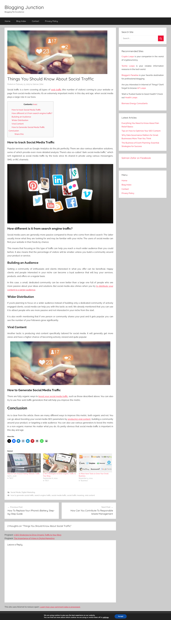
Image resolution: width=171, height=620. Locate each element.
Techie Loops (128, 66)
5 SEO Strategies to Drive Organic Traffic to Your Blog (37, 535)
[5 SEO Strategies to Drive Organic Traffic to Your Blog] (59, 462)
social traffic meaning (75, 495)
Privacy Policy (51, 21)
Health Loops (131, 97)
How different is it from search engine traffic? (32, 113)
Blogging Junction (24, 7)
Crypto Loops (128, 56)
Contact (35, 21)
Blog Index (21, 21)
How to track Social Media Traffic (26, 110)
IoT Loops (141, 88)
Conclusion (14, 131)
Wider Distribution (20, 120)
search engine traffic (43, 495)
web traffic (56, 89)
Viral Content (18, 124)
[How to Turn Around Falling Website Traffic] (24, 462)
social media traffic (59, 495)
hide (35, 104)
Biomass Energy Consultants (135, 103)
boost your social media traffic (53, 396)
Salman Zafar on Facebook (136, 157)
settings (106, 617)
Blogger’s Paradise (130, 75)
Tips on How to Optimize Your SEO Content (141, 131)
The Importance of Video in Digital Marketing (34, 538)
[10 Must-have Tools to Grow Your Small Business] (95, 462)
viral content (90, 495)
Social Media (16, 492)
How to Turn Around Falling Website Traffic (23, 474)
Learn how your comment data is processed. (60, 607)
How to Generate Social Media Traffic (28, 127)
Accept (120, 616)
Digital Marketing (28, 492)
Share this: (19, 134)
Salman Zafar (38, 84)
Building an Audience (21, 117)
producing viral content (79, 419)
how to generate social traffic (22, 495)
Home (7, 21)
